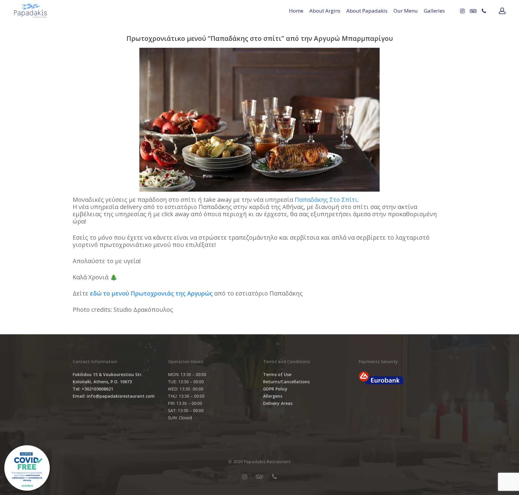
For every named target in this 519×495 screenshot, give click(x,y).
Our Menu (405, 10)
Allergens (272, 396)
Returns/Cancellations (286, 381)
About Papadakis (366, 10)
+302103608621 (97, 389)
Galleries (434, 10)
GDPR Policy (275, 389)
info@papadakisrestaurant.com (121, 396)
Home (296, 10)
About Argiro (324, 10)
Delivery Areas (278, 403)
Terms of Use (277, 374)
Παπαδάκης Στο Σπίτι (326, 200)
